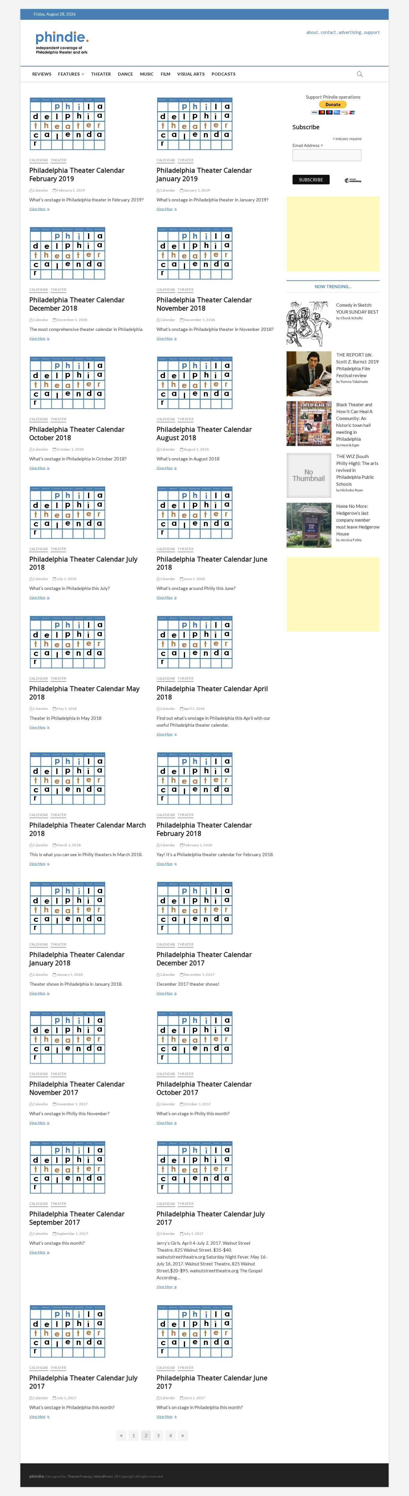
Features (69, 73)
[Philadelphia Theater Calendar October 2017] (216, 1036)
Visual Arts (191, 73)
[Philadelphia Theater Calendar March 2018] (88, 777)
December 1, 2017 (198, 974)
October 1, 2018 (70, 449)
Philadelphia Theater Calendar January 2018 (77, 958)
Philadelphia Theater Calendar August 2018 (204, 433)
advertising (350, 32)
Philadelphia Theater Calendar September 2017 (77, 1217)
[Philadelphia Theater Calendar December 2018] (88, 252)
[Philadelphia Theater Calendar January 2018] (88, 907)
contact (328, 32)
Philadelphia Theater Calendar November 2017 (77, 1088)
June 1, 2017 (194, 1398)
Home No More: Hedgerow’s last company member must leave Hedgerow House (357, 519)
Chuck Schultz (351, 318)
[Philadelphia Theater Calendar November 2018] (216, 252)
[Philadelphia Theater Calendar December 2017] (216, 907)
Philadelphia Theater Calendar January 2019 (204, 174)
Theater (101, 73)
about (312, 32)
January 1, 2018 (69, 974)
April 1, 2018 (194, 708)
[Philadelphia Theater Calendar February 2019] (88, 123)
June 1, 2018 (194, 579)
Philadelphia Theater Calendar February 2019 (77, 174)
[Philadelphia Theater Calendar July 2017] (216, 1166)
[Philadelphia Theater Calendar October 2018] (88, 382)
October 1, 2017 (197, 1104)
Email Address (308, 145)
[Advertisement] (333, 233)
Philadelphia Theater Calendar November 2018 (204, 303)
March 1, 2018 (68, 845)
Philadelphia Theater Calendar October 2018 (77, 433)
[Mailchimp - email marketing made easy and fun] (353, 185)
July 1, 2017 (193, 1233)
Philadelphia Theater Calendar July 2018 (83, 563)
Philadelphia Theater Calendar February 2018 (204, 829)
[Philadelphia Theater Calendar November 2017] (88, 1036)
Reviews (41, 73)
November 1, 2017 (71, 1104)
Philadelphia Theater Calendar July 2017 (211, 1217)
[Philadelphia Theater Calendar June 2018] (216, 511)
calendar (38, 160)
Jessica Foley (351, 540)
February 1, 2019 (70, 190)
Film (166, 73)
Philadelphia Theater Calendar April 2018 (212, 692)
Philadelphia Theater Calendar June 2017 (212, 1381)
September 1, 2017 (72, 1233)
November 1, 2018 (199, 319)
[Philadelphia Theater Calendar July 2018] (88, 511)
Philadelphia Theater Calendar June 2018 (212, 563)
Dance (125, 73)
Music (147, 73)
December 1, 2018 (71, 319)
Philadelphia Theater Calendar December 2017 (204, 958)
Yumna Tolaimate (354, 381)
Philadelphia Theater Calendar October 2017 (204, 1088)
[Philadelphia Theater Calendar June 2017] (216, 1330)
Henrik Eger (350, 445)
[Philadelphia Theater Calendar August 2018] (216, 382)
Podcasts (224, 73)
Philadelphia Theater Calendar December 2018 (77, 303)
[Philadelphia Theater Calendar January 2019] (216, 123)
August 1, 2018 (196, 449)
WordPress (103, 1476)
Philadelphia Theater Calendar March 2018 (87, 829)
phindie (36, 1476)
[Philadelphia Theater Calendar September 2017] (88, 1166)
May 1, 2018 (66, 708)
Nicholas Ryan (351, 490)
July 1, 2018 (66, 579)
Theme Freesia (79, 1476)
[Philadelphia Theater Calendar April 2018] (216, 641)
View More (38, 210)
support (372, 32)
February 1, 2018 (197, 845)
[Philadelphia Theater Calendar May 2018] (88, 641)
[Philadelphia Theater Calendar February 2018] (216, 777)
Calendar (40, 190)
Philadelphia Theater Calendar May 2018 (84, 692)
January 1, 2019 (196, 190)
